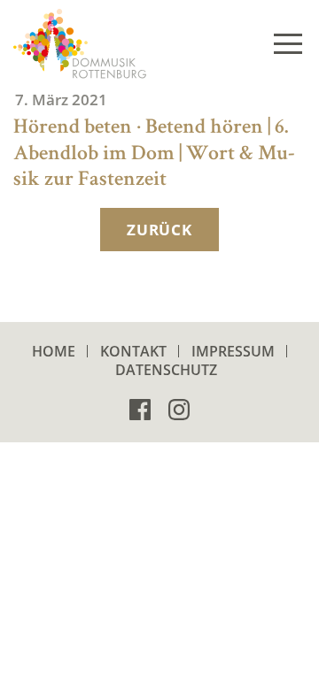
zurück (159, 229)
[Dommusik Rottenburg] (79, 44)
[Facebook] (140, 408)
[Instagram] (179, 408)
